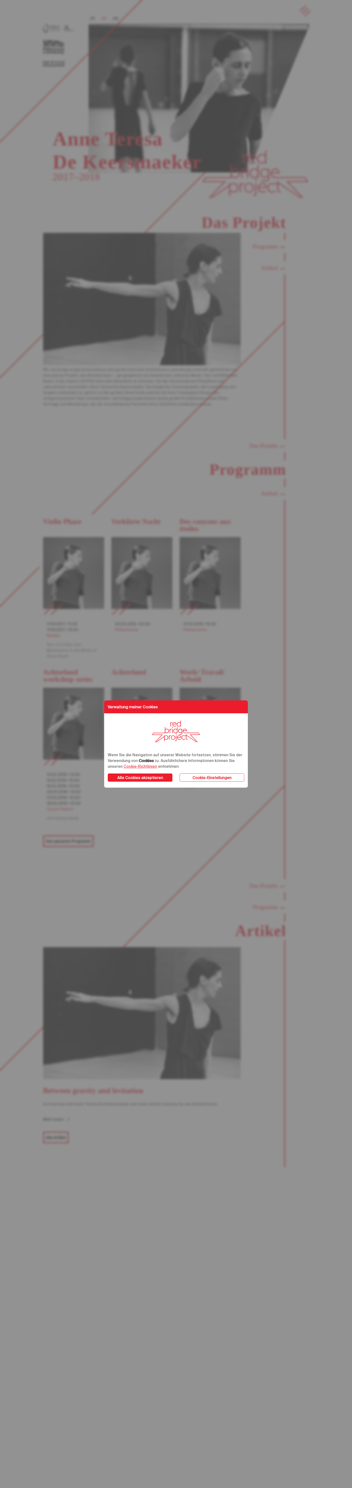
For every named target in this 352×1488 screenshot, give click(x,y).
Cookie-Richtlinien (140, 766)
